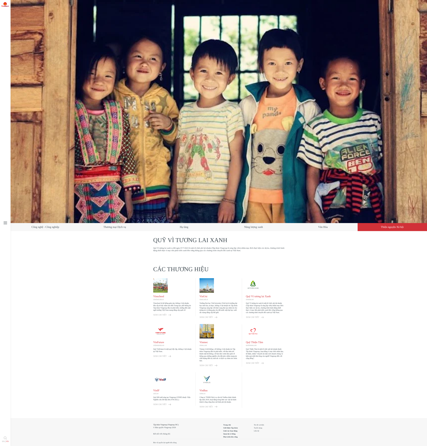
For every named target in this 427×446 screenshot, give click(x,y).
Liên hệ (256, 431)
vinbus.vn (202, 393)
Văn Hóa (323, 227)
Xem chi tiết (160, 315)
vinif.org (155, 393)
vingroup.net (250, 299)
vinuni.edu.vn (203, 299)
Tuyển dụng (258, 428)
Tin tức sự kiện (259, 425)
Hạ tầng (184, 227)
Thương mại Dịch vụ (114, 227)
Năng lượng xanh (253, 227)
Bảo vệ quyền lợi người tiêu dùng (165, 442)
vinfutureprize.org (158, 345)
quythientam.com (251, 345)
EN (3, 441)
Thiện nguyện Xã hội (392, 227)
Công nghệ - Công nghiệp (45, 227)
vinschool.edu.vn (158, 299)
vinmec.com (203, 345)
